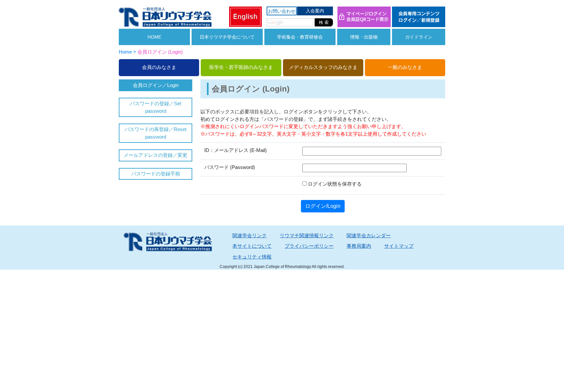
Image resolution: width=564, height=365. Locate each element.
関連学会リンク (249, 235)
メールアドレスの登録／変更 (155, 155)
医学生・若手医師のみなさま (241, 67)
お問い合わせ (281, 11)
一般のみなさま (405, 67)
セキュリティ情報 (252, 256)
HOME (154, 37)
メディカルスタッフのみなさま (323, 67)
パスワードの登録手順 (155, 173)
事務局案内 (359, 246)
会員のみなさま (159, 67)
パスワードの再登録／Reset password (155, 133)
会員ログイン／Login (156, 85)
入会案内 (315, 10)
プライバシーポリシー (309, 246)
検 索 (324, 22)
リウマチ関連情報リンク (307, 235)
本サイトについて (252, 246)
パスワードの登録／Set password (155, 107)
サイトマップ (399, 246)
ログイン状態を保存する (334, 184)
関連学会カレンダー (369, 235)
